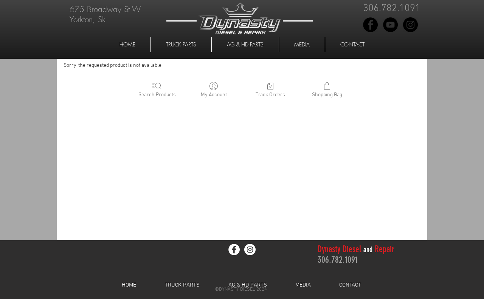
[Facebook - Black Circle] (370, 24)
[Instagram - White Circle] (250, 249)
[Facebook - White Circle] (234, 249)
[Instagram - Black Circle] (410, 24)
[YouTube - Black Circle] (390, 24)
